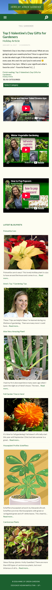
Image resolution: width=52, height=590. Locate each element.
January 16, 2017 (10, 45)
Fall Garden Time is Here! (13, 394)
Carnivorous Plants (11, 522)
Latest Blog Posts (12, 225)
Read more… (14, 326)
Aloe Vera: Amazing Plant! (14, 331)
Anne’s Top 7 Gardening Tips (15, 283)
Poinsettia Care (9, 231)
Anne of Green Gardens (26, 7)
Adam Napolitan (27, 585)
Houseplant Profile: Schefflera (15, 445)
